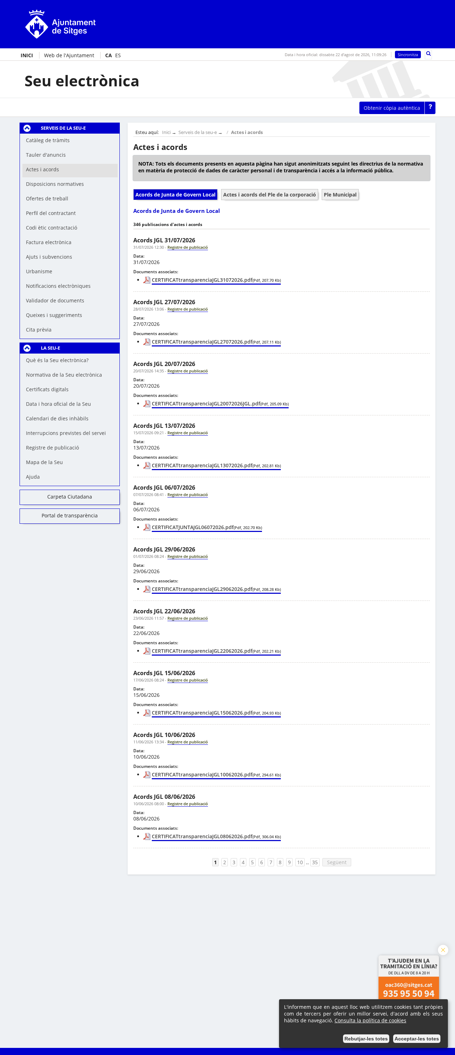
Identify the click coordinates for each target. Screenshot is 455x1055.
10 (300, 862)
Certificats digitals (47, 389)
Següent (337, 862)
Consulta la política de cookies (370, 1020)
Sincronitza (408, 54)
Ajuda (33, 476)
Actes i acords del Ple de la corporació (269, 194)
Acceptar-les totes (417, 1038)
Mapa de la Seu (44, 462)
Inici (166, 132)
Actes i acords (247, 132)
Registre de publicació (52, 447)
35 (315, 862)
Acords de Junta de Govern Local (175, 194)
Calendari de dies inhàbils (57, 418)
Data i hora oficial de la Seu (58, 403)
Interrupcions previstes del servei (66, 433)
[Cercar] (428, 53)
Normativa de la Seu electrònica (64, 374)
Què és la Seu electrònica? (57, 360)
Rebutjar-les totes (366, 1038)
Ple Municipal (340, 194)
